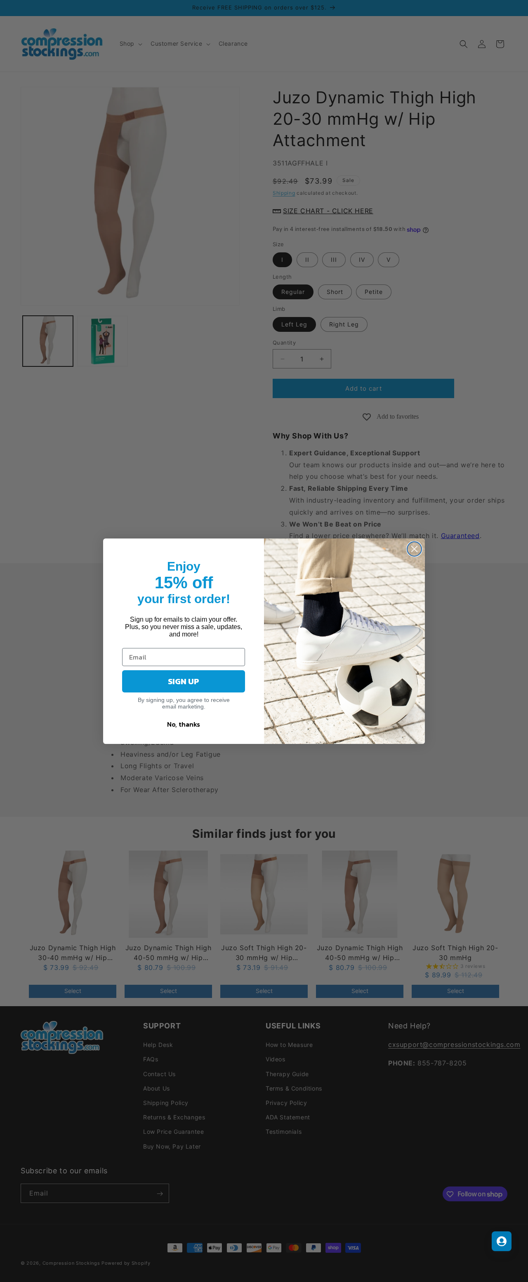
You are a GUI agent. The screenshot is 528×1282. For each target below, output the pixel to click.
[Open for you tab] (502, 1241)
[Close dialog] (414, 549)
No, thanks (183, 724)
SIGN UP (183, 681)
